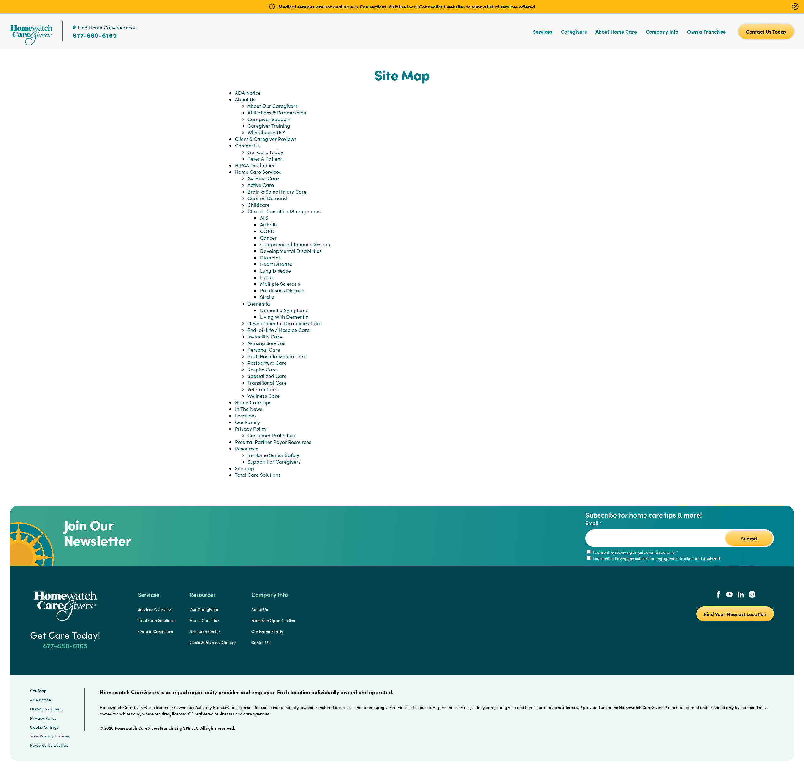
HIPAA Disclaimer (255, 165)
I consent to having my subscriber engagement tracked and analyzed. (656, 558)
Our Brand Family (267, 631)
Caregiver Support (268, 119)
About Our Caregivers (272, 106)
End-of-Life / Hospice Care (278, 330)
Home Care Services (258, 171)
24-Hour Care (263, 178)
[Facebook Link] (718, 595)
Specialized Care (267, 376)
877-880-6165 (95, 35)
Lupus (267, 277)
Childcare (258, 204)
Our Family (247, 422)
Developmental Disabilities (291, 250)
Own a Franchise (706, 31)
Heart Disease (276, 264)
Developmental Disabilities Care (284, 323)
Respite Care (262, 369)
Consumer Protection (271, 435)
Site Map (38, 691)
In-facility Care (264, 336)
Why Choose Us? (266, 132)
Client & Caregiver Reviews (265, 139)
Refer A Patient (264, 158)
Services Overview (155, 609)
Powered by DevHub (49, 745)
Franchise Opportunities (273, 620)
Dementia (258, 303)
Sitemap (244, 468)
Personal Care (263, 349)
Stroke (267, 297)
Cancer (268, 237)
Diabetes (270, 257)
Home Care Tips (253, 402)
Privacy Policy (251, 428)
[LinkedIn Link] (741, 595)
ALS (264, 218)
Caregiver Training (268, 125)
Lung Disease (275, 270)
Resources (246, 448)
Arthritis (269, 224)
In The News (248, 409)
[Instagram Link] (752, 595)
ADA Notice (248, 92)
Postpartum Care (267, 362)
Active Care (260, 185)
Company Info (662, 31)
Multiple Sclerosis (280, 283)
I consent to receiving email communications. (635, 552)
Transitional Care (267, 382)
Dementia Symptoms (284, 310)
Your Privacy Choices (49, 736)
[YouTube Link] (729, 595)
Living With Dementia (284, 316)
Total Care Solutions (257, 474)
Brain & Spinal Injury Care (277, 191)
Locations (246, 415)
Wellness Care (263, 395)
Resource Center (205, 631)
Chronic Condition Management (284, 211)
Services (542, 31)
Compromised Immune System (295, 244)
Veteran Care (262, 389)
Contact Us (247, 145)
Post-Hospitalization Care (277, 356)
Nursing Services (266, 343)
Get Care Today (265, 152)
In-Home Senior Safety (273, 455)
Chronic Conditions (155, 631)
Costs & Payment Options (213, 642)
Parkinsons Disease (282, 290)
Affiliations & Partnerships (276, 112)
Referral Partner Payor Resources (273, 442)
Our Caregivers (204, 609)
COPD (267, 231)
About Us (245, 99)
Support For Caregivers (274, 461)
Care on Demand (267, 198)
